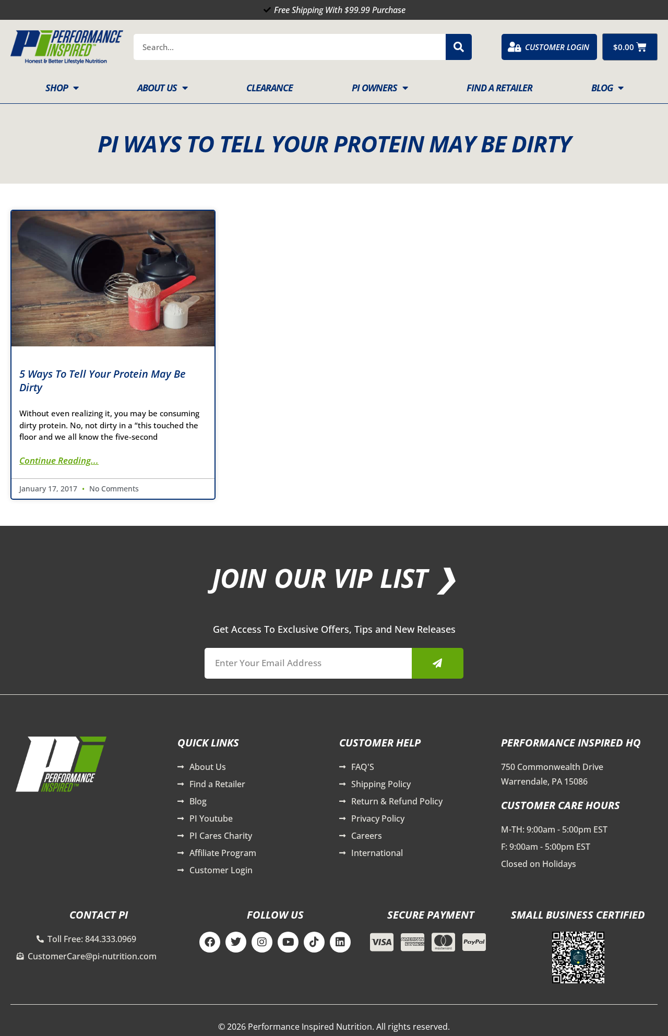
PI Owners (374, 87)
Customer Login (557, 47)
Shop (56, 87)
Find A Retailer (499, 87)
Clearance (269, 87)
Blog (602, 87)
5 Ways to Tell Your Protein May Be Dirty (102, 380)
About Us (157, 87)
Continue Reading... (59, 460)
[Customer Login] (514, 47)
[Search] (459, 47)
